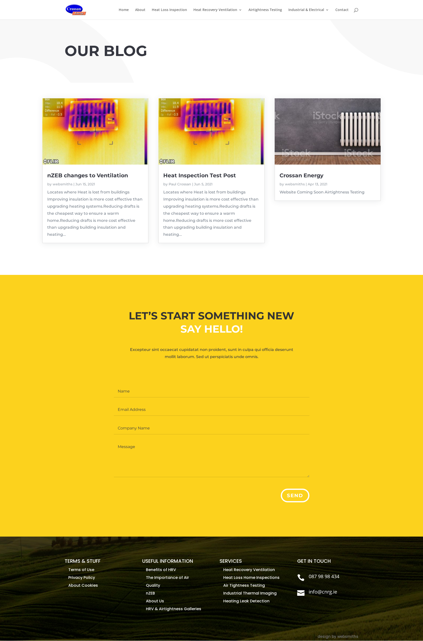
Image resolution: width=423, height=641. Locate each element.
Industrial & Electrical (306, 10)
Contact (342, 10)
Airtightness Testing (265, 10)
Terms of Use (81, 570)
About (140, 10)
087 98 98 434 (324, 576)
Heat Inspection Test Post (199, 175)
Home (124, 10)
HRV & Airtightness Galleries (173, 609)
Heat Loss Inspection (169, 10)
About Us (155, 601)
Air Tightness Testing (244, 585)
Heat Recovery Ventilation (215, 10)
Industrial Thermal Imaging (250, 593)
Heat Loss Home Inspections (251, 577)
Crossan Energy (301, 175)
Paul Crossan (180, 184)
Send (295, 495)
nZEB (150, 593)
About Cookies (83, 585)
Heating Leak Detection (246, 601)
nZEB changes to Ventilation (87, 175)
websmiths (62, 184)
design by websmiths (337, 636)
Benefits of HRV (161, 570)
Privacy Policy (81, 577)
